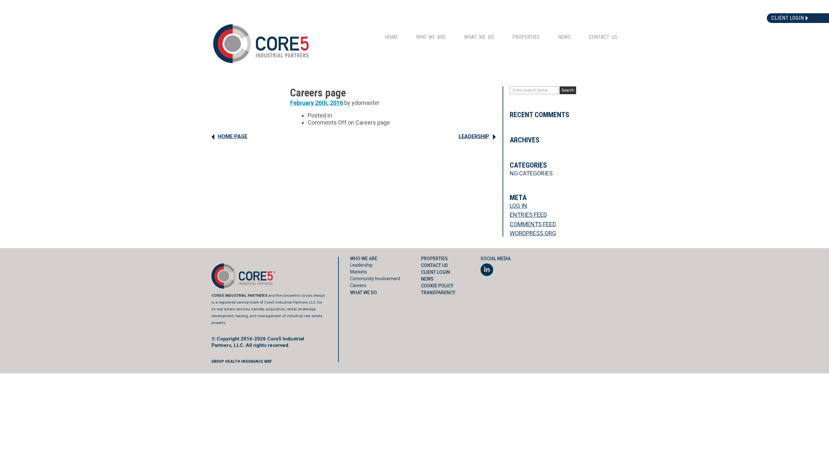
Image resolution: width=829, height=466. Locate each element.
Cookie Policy (437, 285)
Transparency (438, 292)
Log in (518, 205)
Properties (525, 37)
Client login (787, 18)
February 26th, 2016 (316, 102)
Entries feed (528, 214)
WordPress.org (533, 233)
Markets (358, 271)
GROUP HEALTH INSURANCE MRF (241, 361)
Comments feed (533, 224)
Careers (358, 285)
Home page (232, 136)
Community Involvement (375, 278)
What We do (479, 37)
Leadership (474, 136)
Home (391, 37)
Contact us (603, 37)
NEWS (427, 279)
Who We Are (431, 37)
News (564, 37)
